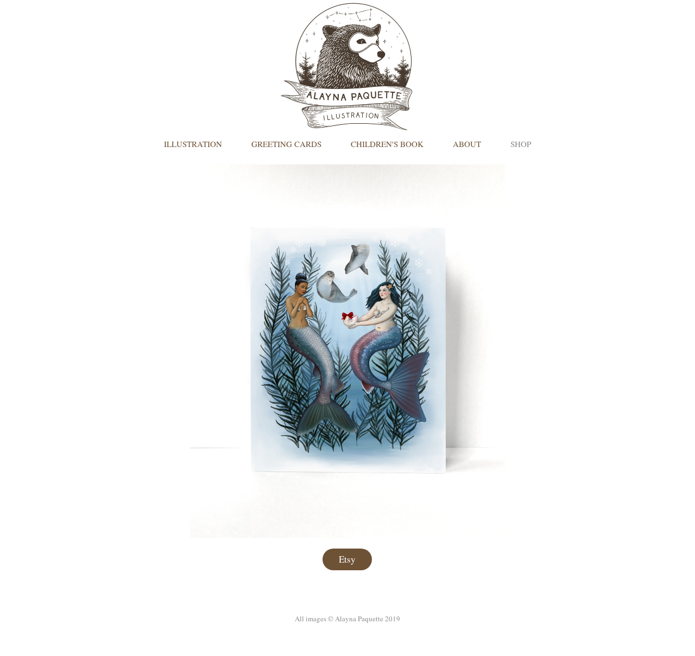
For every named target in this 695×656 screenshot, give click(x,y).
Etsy (347, 559)
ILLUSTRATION (193, 143)
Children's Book (387, 143)
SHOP (520, 143)
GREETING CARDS (286, 143)
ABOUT (467, 143)
